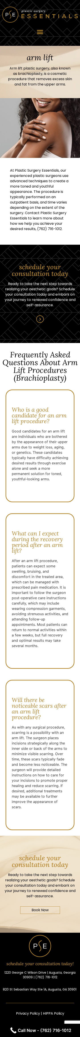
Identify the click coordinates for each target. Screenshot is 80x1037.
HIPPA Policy (53, 1013)
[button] (40, 32)
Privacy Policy (28, 1013)
